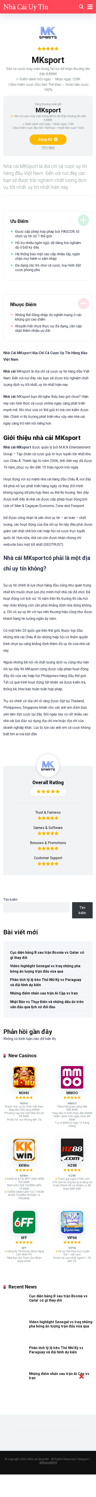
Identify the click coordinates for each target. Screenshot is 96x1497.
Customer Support (48, 858)
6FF (24, 1238)
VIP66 (72, 1238)
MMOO (72, 1093)
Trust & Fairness (48, 812)
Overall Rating (48, 782)
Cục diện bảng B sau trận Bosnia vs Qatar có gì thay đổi (47, 955)
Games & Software (48, 828)
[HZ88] (72, 1160)
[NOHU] (24, 1087)
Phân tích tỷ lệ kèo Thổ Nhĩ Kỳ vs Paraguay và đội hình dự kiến (45, 982)
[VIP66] (72, 1232)
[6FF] (24, 1232)
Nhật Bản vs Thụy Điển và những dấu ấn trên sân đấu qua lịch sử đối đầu (46, 1004)
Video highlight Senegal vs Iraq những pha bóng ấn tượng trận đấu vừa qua (45, 968)
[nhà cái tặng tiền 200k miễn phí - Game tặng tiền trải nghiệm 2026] (25, 6)
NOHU (24, 1093)
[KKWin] (24, 1160)
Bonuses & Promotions (48, 843)
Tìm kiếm (10, 899)
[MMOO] (72, 1087)
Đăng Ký (45, 139)
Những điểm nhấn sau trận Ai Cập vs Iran (44, 993)
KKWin (24, 1165)
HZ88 (72, 1165)
